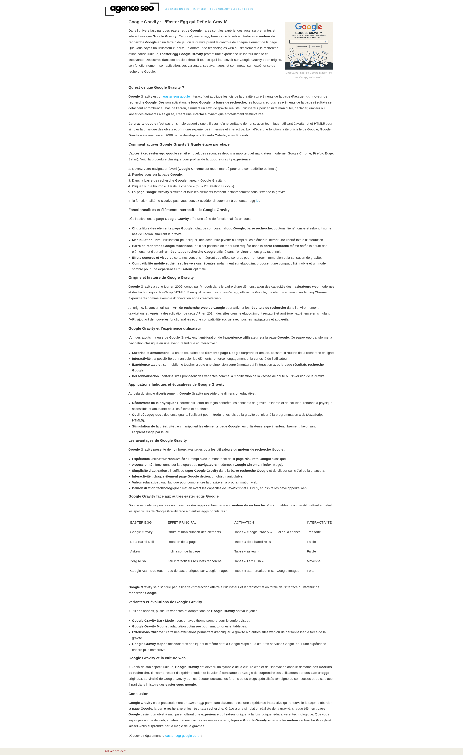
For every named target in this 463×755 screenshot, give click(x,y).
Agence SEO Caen (116, 751)
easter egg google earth (183, 735)
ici (257, 201)
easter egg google (176, 96)
